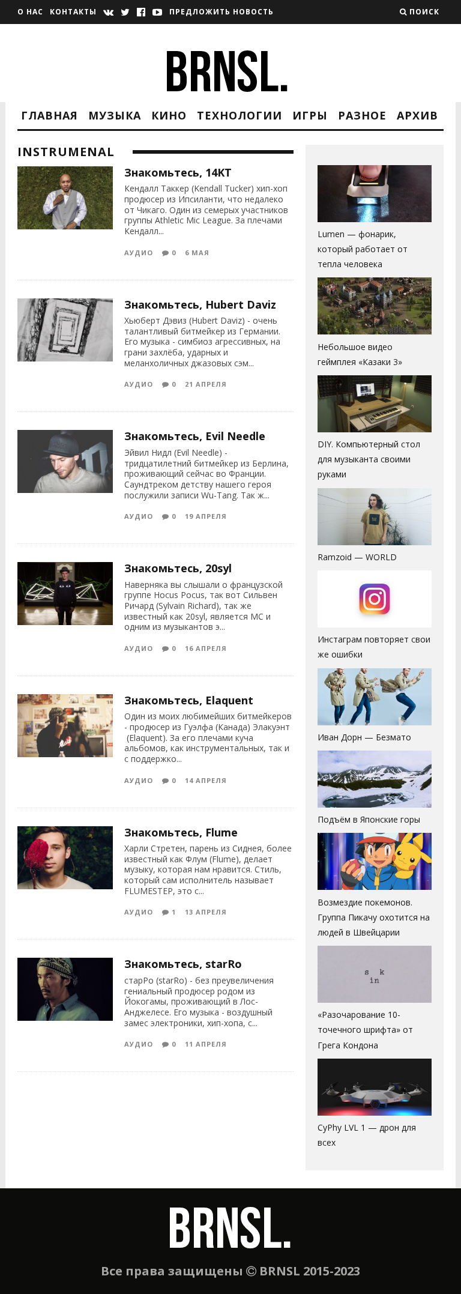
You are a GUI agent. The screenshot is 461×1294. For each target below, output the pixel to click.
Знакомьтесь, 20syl (178, 568)
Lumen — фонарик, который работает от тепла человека (363, 249)
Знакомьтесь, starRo (183, 964)
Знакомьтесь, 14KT (178, 172)
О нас (30, 12)
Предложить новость (221, 12)
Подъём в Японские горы (369, 819)
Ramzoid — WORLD (357, 557)
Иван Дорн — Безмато (364, 737)
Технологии (239, 115)
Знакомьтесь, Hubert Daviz (200, 304)
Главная (49, 115)
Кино (169, 115)
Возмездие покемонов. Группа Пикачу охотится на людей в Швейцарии (374, 917)
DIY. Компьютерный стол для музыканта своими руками (369, 459)
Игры (310, 115)
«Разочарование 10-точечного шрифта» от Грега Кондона (365, 1029)
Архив (417, 115)
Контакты (73, 12)
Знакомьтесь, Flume (181, 832)
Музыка (114, 115)
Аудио (138, 252)
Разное (362, 115)
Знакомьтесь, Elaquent (188, 700)
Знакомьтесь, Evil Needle (194, 436)
